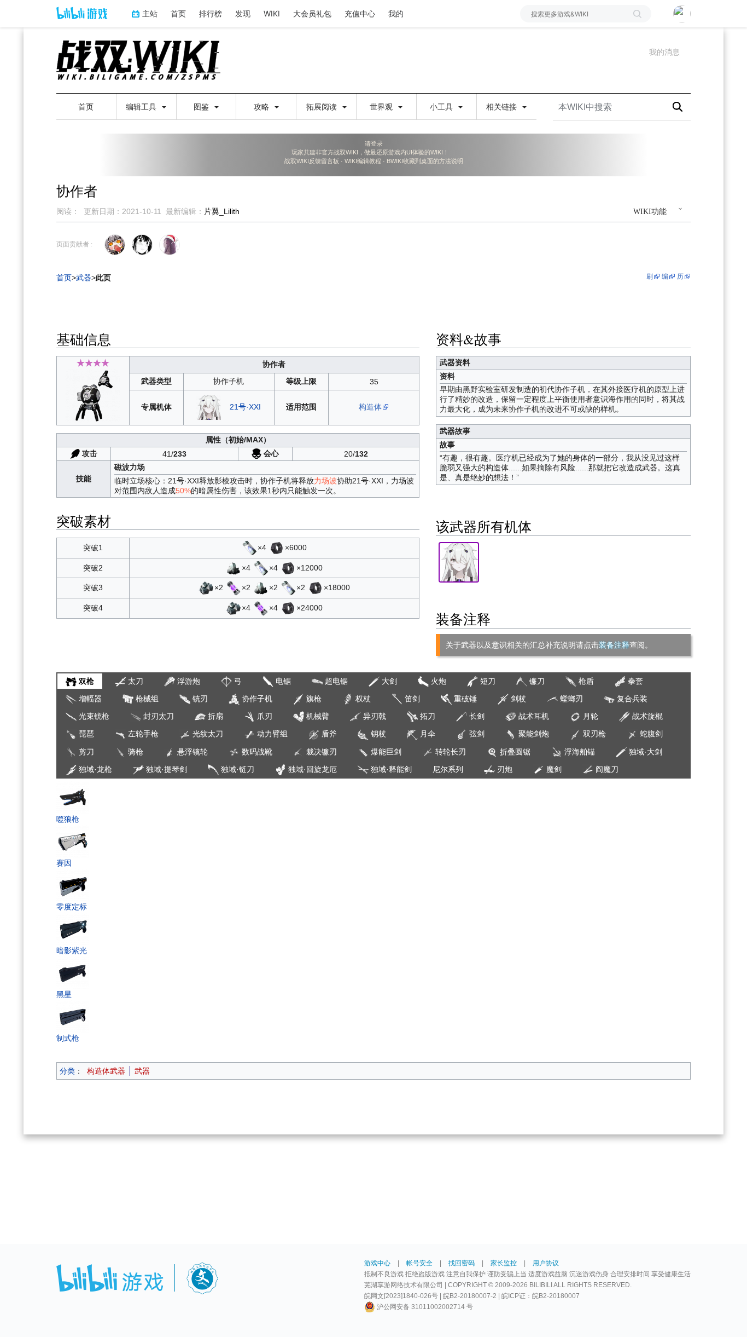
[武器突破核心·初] (249, 547)
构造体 (370, 406)
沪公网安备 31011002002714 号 (424, 1307)
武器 (142, 1071)
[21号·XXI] (208, 406)
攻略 (262, 106)
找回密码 (461, 1263)
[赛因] (72, 840)
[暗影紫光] (72, 928)
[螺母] (277, 547)
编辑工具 (142, 106)
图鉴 (202, 106)
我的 (396, 13)
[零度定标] (72, 884)
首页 (178, 13)
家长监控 (504, 1263)
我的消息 (664, 52)
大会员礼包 (312, 13)
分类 (67, 1071)
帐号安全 (419, 1263)
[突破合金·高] (206, 587)
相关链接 (502, 106)
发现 (242, 13)
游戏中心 (377, 1263)
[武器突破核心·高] (233, 587)
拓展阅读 (322, 106)
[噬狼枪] (72, 796)
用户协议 (546, 1263)
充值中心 (360, 13)
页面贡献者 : (74, 244)
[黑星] (72, 971)
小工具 (442, 106)
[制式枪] (72, 1015)
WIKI (272, 13)
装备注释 (614, 645)
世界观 (382, 106)
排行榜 (210, 13)
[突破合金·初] (233, 567)
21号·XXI (245, 406)
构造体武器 (106, 1071)
